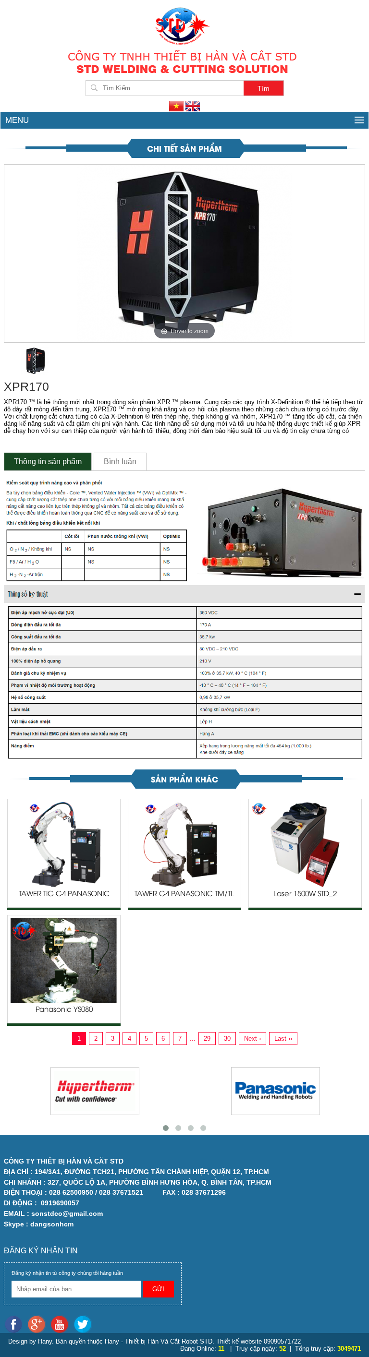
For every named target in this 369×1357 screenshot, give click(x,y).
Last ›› (283, 1038)
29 (207, 1038)
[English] (192, 105)
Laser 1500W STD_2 (305, 894)
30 (227, 1038)
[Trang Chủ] (184, 25)
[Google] (38, 1324)
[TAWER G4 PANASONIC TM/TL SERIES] (184, 844)
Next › (252, 1038)
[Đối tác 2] (94, 1091)
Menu (17, 120)
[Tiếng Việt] (177, 105)
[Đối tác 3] (275, 1091)
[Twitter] (84, 1324)
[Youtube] (61, 1324)
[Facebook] (15, 1324)
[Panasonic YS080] (64, 959)
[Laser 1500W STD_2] (305, 844)
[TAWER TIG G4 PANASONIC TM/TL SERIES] (64, 844)
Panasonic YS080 (64, 1010)
